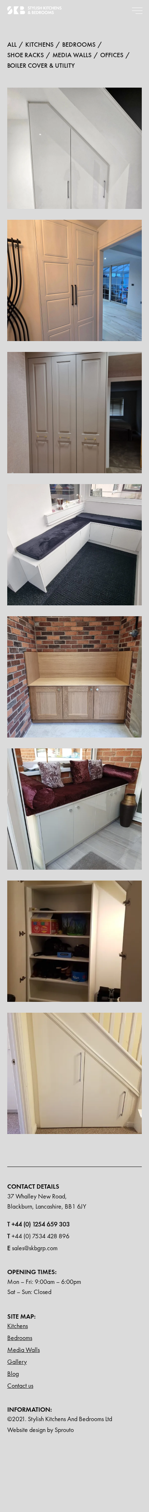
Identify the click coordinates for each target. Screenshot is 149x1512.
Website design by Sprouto (40, 1429)
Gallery (17, 1361)
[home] (34, 10)
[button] (137, 10)
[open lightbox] (74, 155)
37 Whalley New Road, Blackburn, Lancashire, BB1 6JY (46, 1201)
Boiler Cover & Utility (41, 65)
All (12, 44)
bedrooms (78, 44)
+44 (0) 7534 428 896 (38, 1236)
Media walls (71, 54)
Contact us (20, 1385)
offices (111, 54)
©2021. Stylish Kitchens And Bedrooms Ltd (59, 1419)
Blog (13, 1373)
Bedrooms (19, 1338)
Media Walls (23, 1349)
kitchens (39, 44)
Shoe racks (25, 54)
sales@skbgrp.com (32, 1248)
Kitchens (17, 1326)
